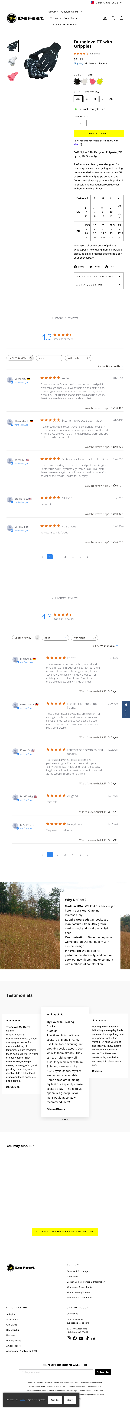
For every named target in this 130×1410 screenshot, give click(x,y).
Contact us (72, 1314)
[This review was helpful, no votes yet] (114, 408)
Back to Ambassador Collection (67, 1232)
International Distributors (80, 1297)
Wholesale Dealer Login (79, 1287)
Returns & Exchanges (78, 1271)
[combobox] (49, 358)
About (71, 24)
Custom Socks (70, 11)
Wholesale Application (78, 1292)
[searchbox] (18, 357)
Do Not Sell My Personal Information (86, 1282)
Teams (54, 18)
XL (111, 98)
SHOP (52, 11)
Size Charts (12, 1319)
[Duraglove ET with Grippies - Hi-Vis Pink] (17, 1201)
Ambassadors (13, 1346)
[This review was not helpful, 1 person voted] (120, 408)
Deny (70, 1400)
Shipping (78, 63)
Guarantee (72, 1276)
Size (84, 92)
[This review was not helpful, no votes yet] (120, 447)
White (84, 81)
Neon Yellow (100, 81)
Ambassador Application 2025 (22, 1351)
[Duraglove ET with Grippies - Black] (8, 1201)
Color (83, 75)
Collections (70, 18)
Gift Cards (11, 1325)
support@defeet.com (78, 1323)
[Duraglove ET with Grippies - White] (12, 1201)
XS (78, 98)
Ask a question (89, 285)
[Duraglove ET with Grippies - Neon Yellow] (21, 1201)
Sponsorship (13, 1330)
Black (77, 81)
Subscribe (103, 1372)
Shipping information (95, 276)
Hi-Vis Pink (92, 81)
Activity (57, 24)
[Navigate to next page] (88, 556)
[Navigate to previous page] (42, 556)
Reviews (10, 1335)
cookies (22, 1400)
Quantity (81, 116)
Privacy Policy (13, 1340)
